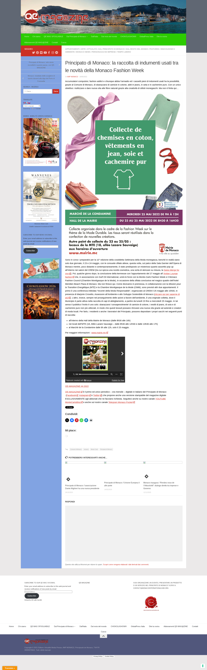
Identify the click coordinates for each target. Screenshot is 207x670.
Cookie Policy (109, 656)
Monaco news (83, 52)
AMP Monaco (72, 77)
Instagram (84, 395)
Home (26, 36)
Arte (83, 49)
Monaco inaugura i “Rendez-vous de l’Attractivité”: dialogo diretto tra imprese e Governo (160, 485)
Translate (38, 108)
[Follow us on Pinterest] (37, 52)
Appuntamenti (72, 49)
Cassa (63, 42)
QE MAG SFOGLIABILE (53, 36)
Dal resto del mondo (109, 36)
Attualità (92, 49)
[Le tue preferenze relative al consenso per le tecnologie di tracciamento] (203, 666)
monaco (86, 449)
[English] (24, 103)
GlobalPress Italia (146, 36)
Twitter (96, 395)
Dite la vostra (162, 36)
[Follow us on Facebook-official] (48, 52)
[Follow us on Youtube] (45, 52)
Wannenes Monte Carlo (41, 223)
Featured (154, 49)
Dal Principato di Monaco (76, 36)
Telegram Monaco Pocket (120, 402)
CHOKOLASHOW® (128, 36)
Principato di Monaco (106, 449)
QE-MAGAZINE (72, 392)
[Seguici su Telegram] (56, 52)
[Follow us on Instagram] (52, 52)
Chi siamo (36, 36)
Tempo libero (124, 52)
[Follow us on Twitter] (33, 52)
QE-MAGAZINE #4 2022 (77, 386)
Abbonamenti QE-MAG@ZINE (36, 42)
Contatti (55, 42)
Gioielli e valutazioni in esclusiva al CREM (41, 226)
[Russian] (29, 103)
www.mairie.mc (98, 333)
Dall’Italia (94, 36)
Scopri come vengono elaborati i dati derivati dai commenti (125, 564)
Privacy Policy (98, 656)
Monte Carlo (94, 449)
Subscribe (30, 251)
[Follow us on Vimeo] (41, 52)
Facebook (71, 395)
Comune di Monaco (76, 449)
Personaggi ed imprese (104, 52)
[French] (27, 103)
